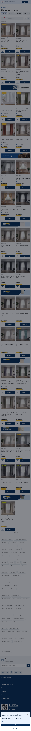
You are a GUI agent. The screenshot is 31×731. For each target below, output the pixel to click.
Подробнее (21, 719)
